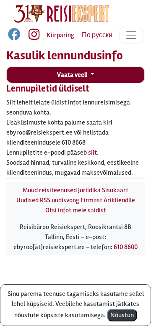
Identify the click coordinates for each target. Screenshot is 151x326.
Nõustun (122, 315)
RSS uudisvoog (59, 200)
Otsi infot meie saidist (75, 210)
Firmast (91, 200)
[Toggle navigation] (131, 35)
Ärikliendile (119, 200)
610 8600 (126, 247)
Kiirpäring (60, 35)
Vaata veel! (73, 75)
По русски (97, 35)
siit (92, 152)
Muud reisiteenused (50, 190)
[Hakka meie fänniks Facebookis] (15, 36)
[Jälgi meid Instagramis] (30, 36)
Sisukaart (115, 190)
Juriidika (89, 190)
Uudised (27, 200)
